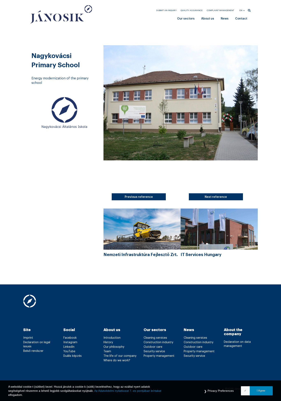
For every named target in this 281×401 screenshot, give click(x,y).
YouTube (69, 351)
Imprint (28, 337)
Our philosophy (113, 346)
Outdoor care (153, 346)
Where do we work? (116, 360)
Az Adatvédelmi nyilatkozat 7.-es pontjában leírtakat (127, 390)
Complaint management (220, 10)
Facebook (70, 337)
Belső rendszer (33, 351)
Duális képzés (72, 356)
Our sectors (186, 18)
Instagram (70, 342)
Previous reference (139, 197)
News (225, 18)
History (108, 342)
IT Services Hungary (201, 255)
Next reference (216, 197)
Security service (154, 351)
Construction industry (158, 342)
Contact (241, 18)
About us (207, 18)
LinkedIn (68, 346)
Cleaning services (155, 337)
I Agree (261, 390)
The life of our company (119, 356)
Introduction (112, 337)
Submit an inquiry (166, 10)
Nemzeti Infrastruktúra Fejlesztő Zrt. (140, 255)
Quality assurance (192, 10)
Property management (159, 356)
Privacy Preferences (221, 390)
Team (107, 351)
